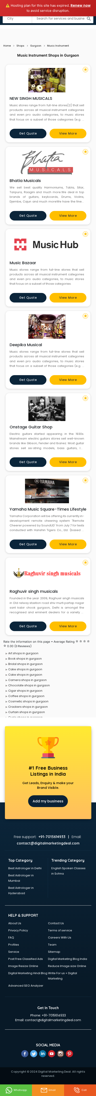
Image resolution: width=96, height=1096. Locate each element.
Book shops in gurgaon (25, 658)
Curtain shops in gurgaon (26, 712)
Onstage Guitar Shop (31, 427)
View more (68, 133)
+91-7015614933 (54, 1015)
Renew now (81, 5)
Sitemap (54, 952)
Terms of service (60, 930)
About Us (14, 923)
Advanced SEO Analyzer (25, 986)
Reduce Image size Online (67, 966)
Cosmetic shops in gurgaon (28, 701)
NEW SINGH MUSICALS (31, 98)
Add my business (48, 801)
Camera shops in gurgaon (27, 680)
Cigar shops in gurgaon (25, 691)
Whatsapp (20, 1090)
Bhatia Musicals (25, 180)
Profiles (13, 945)
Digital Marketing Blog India (67, 959)
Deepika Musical (26, 345)
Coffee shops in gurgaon (26, 696)
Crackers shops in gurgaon (28, 707)
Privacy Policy (18, 930)
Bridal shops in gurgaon (25, 664)
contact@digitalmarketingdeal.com (53, 1020)
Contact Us (56, 923)
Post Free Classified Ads (25, 959)
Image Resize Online (23, 966)
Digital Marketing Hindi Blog (27, 973)
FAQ (11, 937)
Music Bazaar (23, 263)
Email (52, 1090)
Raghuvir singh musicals (34, 591)
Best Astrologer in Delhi (25, 868)
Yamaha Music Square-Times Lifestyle (48, 509)
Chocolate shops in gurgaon (29, 685)
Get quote (28, 133)
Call (84, 1090)
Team (52, 945)
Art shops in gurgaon (23, 653)
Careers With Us (59, 937)
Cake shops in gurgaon (25, 669)
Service (13, 952)
